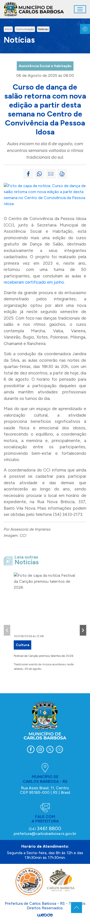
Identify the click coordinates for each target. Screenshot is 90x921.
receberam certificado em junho (34, 282)
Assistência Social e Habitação (45, 66)
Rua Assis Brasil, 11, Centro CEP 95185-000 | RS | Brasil (45, 790)
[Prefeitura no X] (50, 749)
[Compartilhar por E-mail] (51, 174)
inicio (8, 29)
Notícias (43, 29)
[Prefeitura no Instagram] (40, 749)
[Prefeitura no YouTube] (59, 749)
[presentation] (7, 630)
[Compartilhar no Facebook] (28, 174)
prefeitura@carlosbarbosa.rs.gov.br (45, 833)
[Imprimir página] (62, 174)
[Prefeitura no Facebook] (30, 749)
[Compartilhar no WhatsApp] (39, 174)
